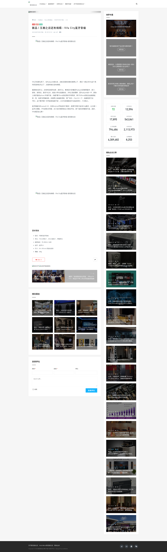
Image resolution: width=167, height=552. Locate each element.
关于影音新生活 (79, 4)
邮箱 (56, 369)
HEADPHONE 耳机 (38, 32)
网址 (76, 368)
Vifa (34, 24)
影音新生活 (40, 548)
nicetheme (65, 548)
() (39, 259)
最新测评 (51, 4)
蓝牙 (37, 24)
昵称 (34, 369)
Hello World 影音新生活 (46, 545)
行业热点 (42, 4)
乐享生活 (59, 4)
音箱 (41, 24)
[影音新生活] (32, 4)
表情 (35, 389)
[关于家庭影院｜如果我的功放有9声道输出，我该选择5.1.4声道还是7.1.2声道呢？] (44, 266)
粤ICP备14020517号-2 (49, 548)
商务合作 (57, 545)
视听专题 (68, 4)
